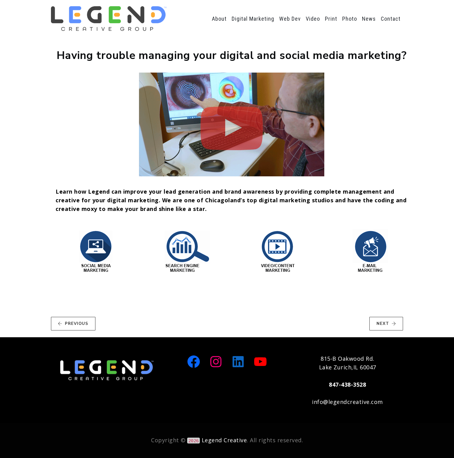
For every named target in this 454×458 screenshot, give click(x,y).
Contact (391, 18)
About (219, 18)
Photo (349, 18)
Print (331, 18)
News (369, 18)
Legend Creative (224, 440)
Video (313, 18)
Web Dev (290, 18)
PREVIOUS (76, 323)
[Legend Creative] (108, 18)
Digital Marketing (253, 18)
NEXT (382, 323)
